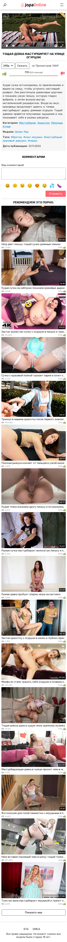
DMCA (36, 929)
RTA (26, 929)
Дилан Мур (22, 131)
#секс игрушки (32, 137)
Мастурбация (27, 122)
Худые (7, 126)
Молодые (57, 122)
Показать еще (33, 912)
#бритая (16, 137)
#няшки (32, 140)
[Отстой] (63, 74)
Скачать (22, 65)
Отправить (55, 193)
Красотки (43, 122)
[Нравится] (4, 74)
